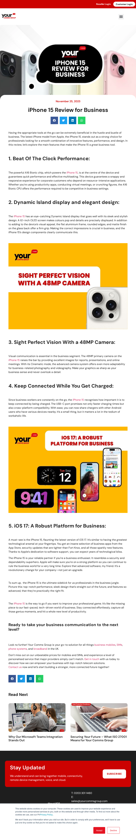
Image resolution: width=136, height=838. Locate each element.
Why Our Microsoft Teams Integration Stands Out (35, 738)
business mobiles (104, 645)
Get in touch (91, 659)
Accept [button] (99, 830)
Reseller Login (103, 4)
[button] (121, 16)
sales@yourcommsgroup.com (89, 801)
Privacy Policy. (46, 814)
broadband (40, 649)
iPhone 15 (72, 172)
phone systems (17, 649)
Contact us (15, 667)
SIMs (119, 645)
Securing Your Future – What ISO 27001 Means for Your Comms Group (98, 738)
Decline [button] (113, 830)
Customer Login (124, 4)
